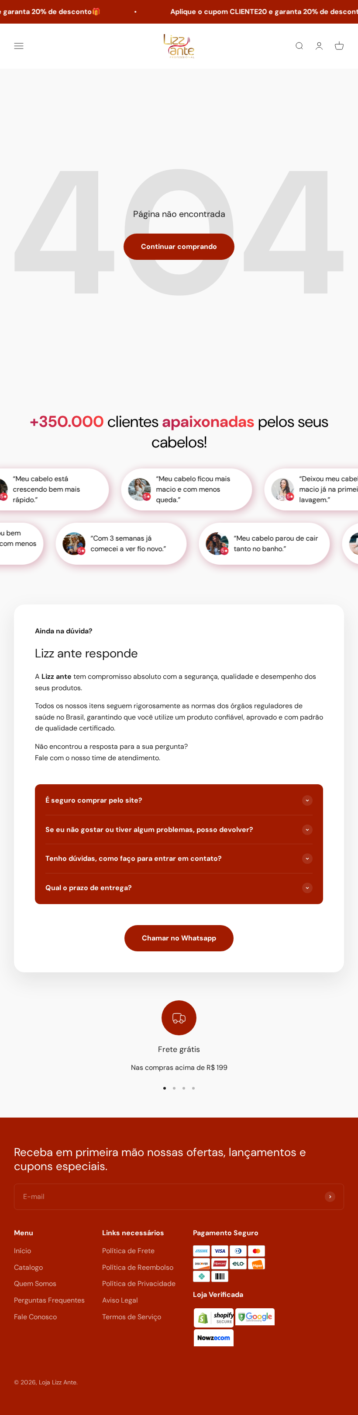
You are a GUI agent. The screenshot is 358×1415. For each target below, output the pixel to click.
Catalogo (28, 1267)
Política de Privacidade (139, 1283)
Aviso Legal (120, 1300)
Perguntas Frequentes (49, 1300)
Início (22, 1250)
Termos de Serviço (131, 1316)
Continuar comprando (179, 246)
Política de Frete (128, 1250)
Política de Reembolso (137, 1267)
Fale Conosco (35, 1316)
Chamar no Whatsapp (179, 938)
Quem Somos (35, 1283)
